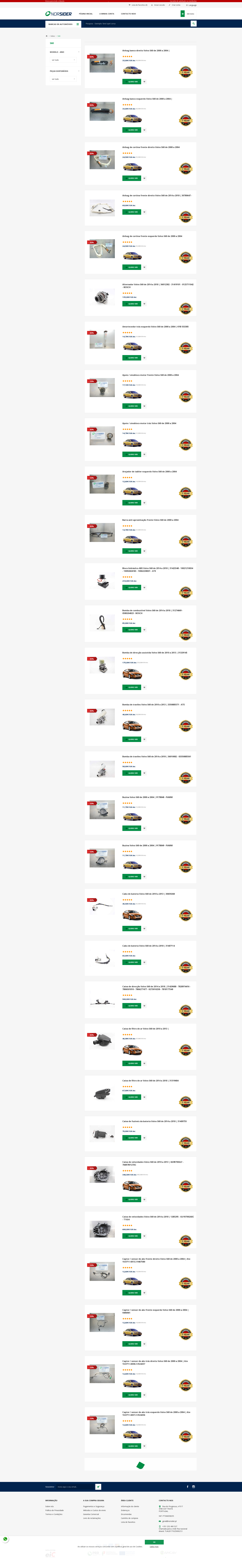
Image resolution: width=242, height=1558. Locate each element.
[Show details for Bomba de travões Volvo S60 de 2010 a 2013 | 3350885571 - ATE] (102, 717)
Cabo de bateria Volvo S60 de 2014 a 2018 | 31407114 (148, 945)
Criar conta (176, 5)
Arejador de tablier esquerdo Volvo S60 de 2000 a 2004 (149, 471)
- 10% (91, 381)
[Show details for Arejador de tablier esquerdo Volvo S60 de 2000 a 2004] (102, 484)
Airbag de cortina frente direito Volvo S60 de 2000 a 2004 (150, 147)
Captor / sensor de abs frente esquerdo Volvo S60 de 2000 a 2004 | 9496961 (155, 1311)
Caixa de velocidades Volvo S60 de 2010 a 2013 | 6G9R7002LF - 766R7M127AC (153, 1163)
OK (154, 1542)
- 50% (91, 56)
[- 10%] (90, 372)
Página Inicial (86, 14)
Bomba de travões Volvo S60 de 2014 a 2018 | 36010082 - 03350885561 (156, 756)
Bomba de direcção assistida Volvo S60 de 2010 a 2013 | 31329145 (154, 652)
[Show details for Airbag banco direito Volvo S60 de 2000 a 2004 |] (102, 63)
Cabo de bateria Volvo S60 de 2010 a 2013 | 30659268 (148, 893)
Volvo (53, 36)
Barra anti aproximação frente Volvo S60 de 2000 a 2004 (150, 520)
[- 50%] (90, 47)
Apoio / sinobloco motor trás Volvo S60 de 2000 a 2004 (149, 423)
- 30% (91, 153)
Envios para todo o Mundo (54, 1)
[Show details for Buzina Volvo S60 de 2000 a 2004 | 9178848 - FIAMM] (102, 809)
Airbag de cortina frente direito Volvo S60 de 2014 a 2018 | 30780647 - (157, 195)
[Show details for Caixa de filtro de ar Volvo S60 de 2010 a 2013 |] (102, 1041)
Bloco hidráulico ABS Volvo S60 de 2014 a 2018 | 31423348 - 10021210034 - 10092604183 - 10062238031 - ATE (157, 569)
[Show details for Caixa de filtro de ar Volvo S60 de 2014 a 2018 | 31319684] (102, 1093)
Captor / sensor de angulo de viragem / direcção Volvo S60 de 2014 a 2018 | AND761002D (156, 1464)
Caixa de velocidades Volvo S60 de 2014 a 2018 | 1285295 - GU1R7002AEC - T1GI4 (158, 1218)
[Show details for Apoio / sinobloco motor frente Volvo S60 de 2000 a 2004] (102, 387)
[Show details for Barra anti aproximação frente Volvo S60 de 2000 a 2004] (102, 532)
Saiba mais (154, 1546)
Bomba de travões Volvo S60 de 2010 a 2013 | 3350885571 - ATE (153, 704)
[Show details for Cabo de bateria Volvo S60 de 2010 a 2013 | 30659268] (102, 906)
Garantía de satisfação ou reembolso (183, 1)
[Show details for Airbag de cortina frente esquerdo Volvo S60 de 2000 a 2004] (102, 248)
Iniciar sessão (159, 5)
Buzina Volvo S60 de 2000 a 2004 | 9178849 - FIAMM (147, 845)
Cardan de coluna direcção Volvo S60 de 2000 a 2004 (148, 1505)
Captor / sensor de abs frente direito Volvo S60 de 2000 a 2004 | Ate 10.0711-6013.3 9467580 (156, 1260)
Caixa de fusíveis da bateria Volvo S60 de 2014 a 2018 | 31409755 (154, 1121)
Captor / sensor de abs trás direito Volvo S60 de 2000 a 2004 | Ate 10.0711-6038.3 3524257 (155, 1362)
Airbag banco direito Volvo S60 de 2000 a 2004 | (146, 50)
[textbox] (136, 23)
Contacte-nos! (128, 14)
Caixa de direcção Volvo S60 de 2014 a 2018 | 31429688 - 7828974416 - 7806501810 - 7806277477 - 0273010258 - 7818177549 (156, 988)
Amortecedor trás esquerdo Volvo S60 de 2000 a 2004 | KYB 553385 (155, 326)
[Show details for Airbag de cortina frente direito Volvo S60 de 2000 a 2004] (102, 159)
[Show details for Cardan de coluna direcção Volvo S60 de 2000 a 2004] (102, 1518)
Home (46, 36)
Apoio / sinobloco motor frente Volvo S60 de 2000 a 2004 (150, 375)
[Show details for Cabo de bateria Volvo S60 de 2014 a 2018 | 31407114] (102, 958)
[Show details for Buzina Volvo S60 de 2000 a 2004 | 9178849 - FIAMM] (102, 858)
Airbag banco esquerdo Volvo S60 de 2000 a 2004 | (147, 98)
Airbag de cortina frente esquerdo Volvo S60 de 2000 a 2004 (152, 236)
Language (193, 5)
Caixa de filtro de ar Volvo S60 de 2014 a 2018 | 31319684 (150, 1080)
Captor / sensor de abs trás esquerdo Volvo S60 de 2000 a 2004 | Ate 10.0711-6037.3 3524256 (156, 1413)
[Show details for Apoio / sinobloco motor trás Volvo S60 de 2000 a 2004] (102, 436)
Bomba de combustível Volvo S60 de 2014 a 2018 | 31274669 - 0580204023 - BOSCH (152, 612)
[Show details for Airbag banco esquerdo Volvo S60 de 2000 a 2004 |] (102, 111)
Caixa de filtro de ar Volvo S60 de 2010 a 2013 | (145, 1028)
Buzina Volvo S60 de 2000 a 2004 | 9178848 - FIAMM (147, 797)
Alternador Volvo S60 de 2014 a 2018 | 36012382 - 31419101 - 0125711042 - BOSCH (157, 286)
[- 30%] (90, 144)
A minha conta (106, 14)
